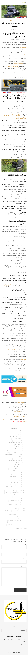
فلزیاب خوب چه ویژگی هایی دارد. (19, 510)
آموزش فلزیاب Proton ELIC (20, 432)
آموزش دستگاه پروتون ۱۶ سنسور (19, 430)
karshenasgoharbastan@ (19, 416)
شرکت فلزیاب (22, 494)
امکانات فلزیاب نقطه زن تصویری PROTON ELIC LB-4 (15, 454)
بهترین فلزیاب (11, 456)
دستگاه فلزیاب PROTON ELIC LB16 (18, 492)
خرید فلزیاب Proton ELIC (20, 478)
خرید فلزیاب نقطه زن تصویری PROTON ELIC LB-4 (15, 486)
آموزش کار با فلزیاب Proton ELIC (18, 438)
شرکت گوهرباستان (12, 349)
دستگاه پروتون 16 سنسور (10, 490)
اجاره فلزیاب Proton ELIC (20, 444)
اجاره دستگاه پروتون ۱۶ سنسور (19, 440)
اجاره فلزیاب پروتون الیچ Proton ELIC (18, 448)
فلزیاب (11, 20)
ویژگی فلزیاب (10, 524)
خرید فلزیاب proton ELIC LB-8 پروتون (18, 480)
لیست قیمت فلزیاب (21, 518)
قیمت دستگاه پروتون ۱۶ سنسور (19, 512)
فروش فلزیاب (22, 506)
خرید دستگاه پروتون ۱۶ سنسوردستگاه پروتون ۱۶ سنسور (14, 474)
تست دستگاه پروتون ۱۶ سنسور (19, 458)
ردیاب (14, 20)
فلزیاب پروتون (23, 47)
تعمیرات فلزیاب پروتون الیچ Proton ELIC (17, 470)
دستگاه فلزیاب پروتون (21, 55)
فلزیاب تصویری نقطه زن (12, 66)
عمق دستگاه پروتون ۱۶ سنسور (19, 498)
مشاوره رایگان (20, 402)
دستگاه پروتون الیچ (8, 285)
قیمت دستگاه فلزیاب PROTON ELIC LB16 (17, 514)
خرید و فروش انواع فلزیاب (20, 488)
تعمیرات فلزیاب (10, 464)
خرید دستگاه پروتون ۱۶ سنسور (19, 472)
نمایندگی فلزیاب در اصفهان (20, 524)
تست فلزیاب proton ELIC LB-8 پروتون (18, 462)
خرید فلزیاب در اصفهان (21, 484)
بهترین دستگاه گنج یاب (21, 456)
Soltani (22, 528)
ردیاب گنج (7, 492)
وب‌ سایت (24, 559)
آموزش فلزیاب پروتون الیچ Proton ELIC (17, 436)
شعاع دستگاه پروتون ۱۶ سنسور (19, 496)
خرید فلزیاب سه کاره (10, 484)
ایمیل (25, 551)
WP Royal (10, 652)
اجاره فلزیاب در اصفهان (20, 450)
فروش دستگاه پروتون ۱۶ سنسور (19, 502)
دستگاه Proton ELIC (21, 490)
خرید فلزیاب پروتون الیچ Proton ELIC (18, 482)
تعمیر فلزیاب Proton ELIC (20, 464)
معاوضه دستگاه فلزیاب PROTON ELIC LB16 (16, 520)
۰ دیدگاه (18, 528)
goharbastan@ (17, 411)
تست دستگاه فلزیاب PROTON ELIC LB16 (17, 460)
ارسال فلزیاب (23, 359)
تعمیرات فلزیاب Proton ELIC (19, 466)
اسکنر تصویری (6, 452)
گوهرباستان (12, 516)
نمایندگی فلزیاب (7, 522)
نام (26, 544)
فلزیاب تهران (14, 508)
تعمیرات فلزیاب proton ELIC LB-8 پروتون (17, 468)
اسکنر (17, 20)
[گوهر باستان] (22, 2)
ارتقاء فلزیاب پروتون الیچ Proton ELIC (18, 452)
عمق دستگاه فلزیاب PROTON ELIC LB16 (17, 500)
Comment (24, 566)
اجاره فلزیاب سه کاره (10, 450)
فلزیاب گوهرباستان (7, 510)
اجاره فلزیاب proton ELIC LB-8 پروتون (18, 446)
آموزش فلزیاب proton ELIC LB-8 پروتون (17, 434)
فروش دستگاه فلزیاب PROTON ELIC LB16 (17, 504)
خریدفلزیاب (11, 488)
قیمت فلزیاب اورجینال (21, 516)
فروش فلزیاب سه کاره (13, 506)
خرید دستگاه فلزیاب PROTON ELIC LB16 (17, 476)
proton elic (23, 428)
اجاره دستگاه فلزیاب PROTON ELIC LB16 (17, 442)
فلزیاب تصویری (22, 508)
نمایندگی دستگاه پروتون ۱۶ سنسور (18, 522)
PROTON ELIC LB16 (18, 63)
